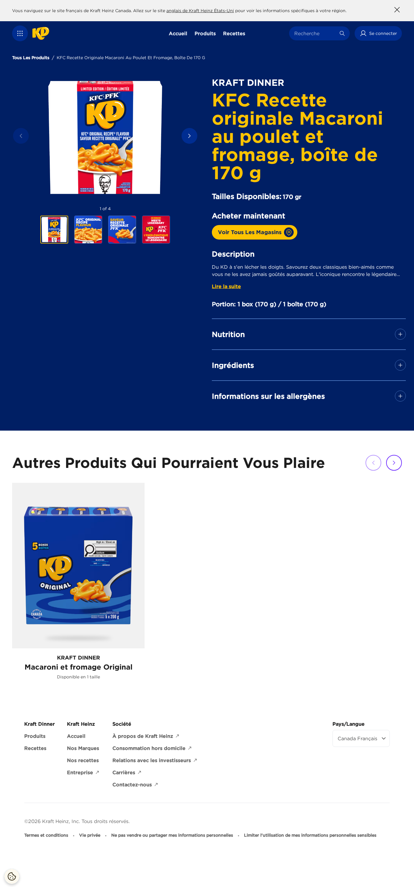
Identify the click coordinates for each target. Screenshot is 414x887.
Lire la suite (226, 286)
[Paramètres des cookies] (11, 876)
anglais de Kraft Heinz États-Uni (200, 10)
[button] (20, 33)
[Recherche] (342, 33)
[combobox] (315, 33)
